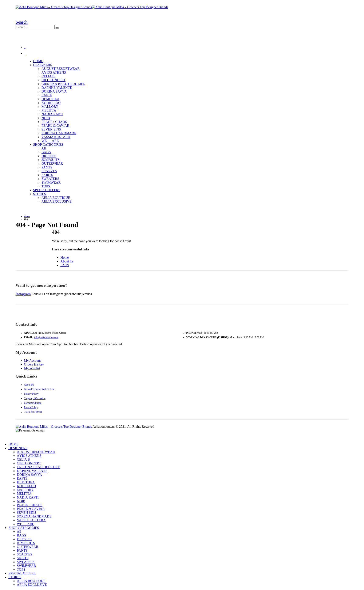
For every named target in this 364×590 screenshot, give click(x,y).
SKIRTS (47, 175)
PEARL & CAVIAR (55, 125)
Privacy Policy (31, 393)
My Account (32, 360)
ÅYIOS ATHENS (53, 72)
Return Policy (31, 407)
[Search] (57, 28)
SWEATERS (50, 178)
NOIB (45, 118)
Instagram (23, 294)
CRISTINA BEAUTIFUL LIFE (63, 84)
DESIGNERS (42, 65)
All (43, 148)
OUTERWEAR (52, 163)
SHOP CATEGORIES (48, 144)
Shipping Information (35, 398)
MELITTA (48, 110)
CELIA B (48, 76)
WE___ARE (50, 140)
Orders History (34, 364)
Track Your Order (33, 411)
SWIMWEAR (51, 182)
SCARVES (49, 171)
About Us (67, 261)
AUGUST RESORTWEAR (60, 68)
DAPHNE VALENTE (56, 87)
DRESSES (48, 156)
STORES (39, 194)
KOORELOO (51, 103)
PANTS (46, 167)
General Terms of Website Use (39, 389)
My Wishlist (32, 368)
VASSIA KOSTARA (55, 137)
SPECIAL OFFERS (46, 190)
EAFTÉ (46, 95)
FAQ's (64, 265)
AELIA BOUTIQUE (55, 197)
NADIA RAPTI (52, 114)
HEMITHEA (50, 99)
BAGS (46, 152)
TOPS (45, 186)
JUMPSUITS (50, 159)
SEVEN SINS (51, 129)
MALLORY (49, 106)
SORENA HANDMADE (58, 133)
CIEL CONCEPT (53, 80)
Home (64, 257)
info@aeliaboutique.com (46, 337)
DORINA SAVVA (54, 91)
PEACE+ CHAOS (54, 122)
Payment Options (32, 402)
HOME (38, 61)
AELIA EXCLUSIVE (56, 201)
